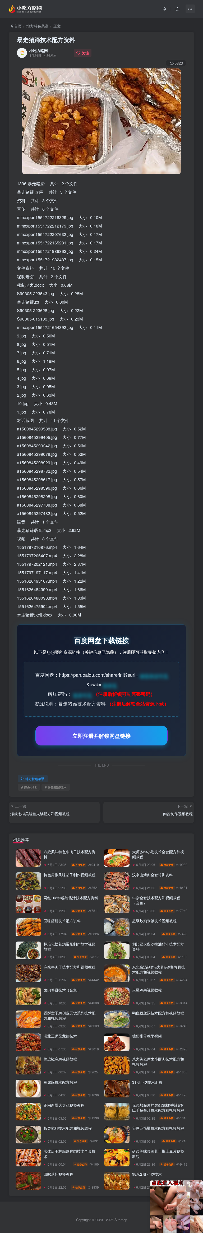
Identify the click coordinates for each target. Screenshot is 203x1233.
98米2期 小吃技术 (147, 1174)
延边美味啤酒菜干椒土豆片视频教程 (158, 1153)
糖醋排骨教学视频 (147, 1036)
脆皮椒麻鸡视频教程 (60, 1059)
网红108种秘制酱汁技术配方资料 (71, 897)
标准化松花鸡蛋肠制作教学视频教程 (69, 946)
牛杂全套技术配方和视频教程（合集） (156, 900)
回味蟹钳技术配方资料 (62, 920)
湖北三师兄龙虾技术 (60, 1036)
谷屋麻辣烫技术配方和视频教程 (158, 1128)
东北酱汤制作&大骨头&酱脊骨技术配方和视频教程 (158, 969)
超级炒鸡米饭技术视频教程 (154, 920)
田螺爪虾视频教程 (58, 1174)
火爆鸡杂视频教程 (147, 990)
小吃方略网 (38, 50)
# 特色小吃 (28, 787)
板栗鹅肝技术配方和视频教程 (68, 1128)
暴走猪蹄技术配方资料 (46, 39)
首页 (17, 26)
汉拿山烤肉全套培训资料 (152, 874)
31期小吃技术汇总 (147, 1082)
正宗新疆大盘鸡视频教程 (64, 1105)
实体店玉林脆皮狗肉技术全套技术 (69, 1153)
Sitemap (120, 1219)
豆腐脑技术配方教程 (60, 1082)
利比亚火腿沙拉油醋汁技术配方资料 (158, 946)
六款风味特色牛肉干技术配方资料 (69, 854)
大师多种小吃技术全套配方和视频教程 (158, 854)
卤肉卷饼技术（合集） (62, 990)
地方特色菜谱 (37, 26)
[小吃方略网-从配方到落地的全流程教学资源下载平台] (25, 8)
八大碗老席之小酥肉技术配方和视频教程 (158, 1061)
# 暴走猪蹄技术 (56, 787)
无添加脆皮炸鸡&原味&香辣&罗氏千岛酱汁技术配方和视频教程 (158, 1107)
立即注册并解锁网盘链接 (101, 735)
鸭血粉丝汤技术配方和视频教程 (158, 1013)
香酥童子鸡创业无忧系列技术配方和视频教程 (69, 1015)
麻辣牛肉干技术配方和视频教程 (69, 967)
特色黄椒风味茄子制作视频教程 (69, 874)
